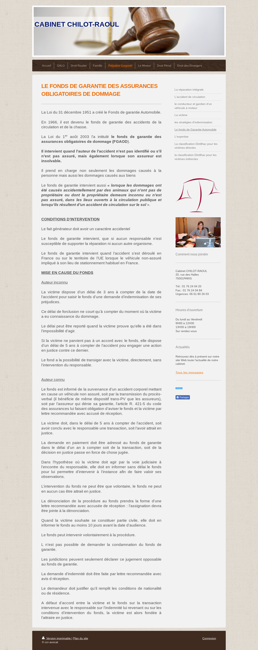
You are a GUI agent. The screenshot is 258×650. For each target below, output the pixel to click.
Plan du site (80, 638)
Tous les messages (189, 372)
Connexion (209, 638)
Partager (184, 397)
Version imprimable (59, 638)
